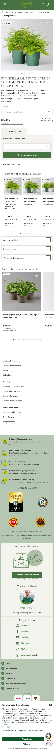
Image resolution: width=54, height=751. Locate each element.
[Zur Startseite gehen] (27, 4)
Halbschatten (8, 375)
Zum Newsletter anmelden (27, 574)
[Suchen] (43, 4)
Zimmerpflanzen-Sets (11, 391)
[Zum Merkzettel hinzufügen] (48, 23)
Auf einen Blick (10, 240)
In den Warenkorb (29, 155)
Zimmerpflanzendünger (12, 401)
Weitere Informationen (14, 257)
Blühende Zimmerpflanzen (13, 386)
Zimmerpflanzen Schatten (13, 365)
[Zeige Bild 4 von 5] (29, 73)
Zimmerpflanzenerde (11, 396)
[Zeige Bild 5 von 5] (32, 73)
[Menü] (4, 4)
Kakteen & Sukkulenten (12, 412)
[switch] (48, 743)
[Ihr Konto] (47, 4)
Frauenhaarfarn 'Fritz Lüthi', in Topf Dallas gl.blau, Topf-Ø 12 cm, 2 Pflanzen (12, 202)
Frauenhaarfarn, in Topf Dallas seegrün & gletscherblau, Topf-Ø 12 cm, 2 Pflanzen (31, 202)
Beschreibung (9, 249)
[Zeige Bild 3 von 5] (27, 73)
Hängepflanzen (9, 422)
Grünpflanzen (8, 417)
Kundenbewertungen (10, 535)
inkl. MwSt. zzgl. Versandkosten (12, 124)
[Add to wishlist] (37, 276)
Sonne (5, 370)
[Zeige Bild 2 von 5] (24, 73)
